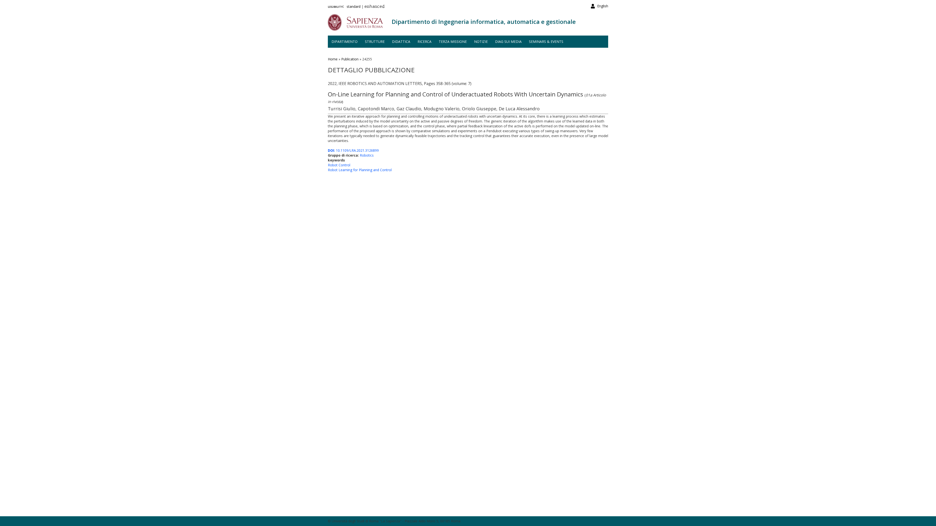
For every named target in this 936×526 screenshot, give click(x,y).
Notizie (481, 41)
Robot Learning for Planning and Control (360, 170)
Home (333, 59)
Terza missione (453, 41)
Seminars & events (546, 41)
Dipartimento (345, 41)
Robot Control (339, 165)
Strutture (375, 41)
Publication (350, 59)
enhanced (374, 7)
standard (354, 6)
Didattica (401, 41)
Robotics (367, 155)
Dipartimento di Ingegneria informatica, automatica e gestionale (484, 22)
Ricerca (424, 41)
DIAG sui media (508, 41)
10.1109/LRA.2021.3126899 (353, 150)
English (602, 6)
